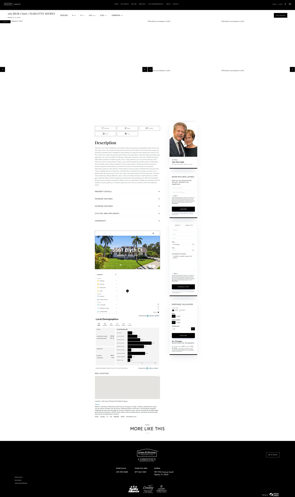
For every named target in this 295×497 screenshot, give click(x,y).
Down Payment (176, 320)
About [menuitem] (168, 4)
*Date (173, 242)
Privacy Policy (175, 203)
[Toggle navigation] (290, 4)
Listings (102, 416)
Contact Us (177, 225)
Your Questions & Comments (179, 253)
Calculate (183, 335)
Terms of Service (176, 292)
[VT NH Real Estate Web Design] (274, 495)
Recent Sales (180, 164)
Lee (111, 416)
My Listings (174, 164)
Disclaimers (18, 480)
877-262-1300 (140, 472)
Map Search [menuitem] (125, 4)
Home (96, 416)
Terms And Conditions (21, 483)
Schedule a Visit (189, 225)
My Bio (191, 164)
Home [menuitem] (116, 4)
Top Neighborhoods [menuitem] (155, 4)
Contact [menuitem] (176, 4)
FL (107, 416)
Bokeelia (116, 416)
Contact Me (186, 164)
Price (173, 313)
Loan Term (175, 308)
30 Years (176, 310)
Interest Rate (175, 326)
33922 (122, 416)
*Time (173, 248)
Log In (280, 4)
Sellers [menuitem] (134, 4)
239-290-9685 (285, 4)
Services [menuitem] (142, 4)
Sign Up (274, 4)
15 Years (183, 310)
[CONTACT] (280, 15)
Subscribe (183, 209)
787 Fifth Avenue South (164, 473)
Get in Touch (272, 454)
